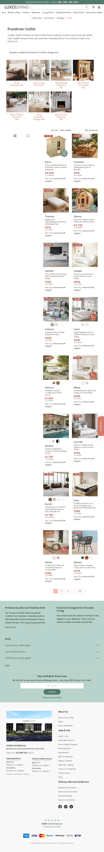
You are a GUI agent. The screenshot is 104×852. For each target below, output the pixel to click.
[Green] (82, 558)
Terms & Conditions (67, 769)
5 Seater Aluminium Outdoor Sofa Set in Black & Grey (56, 451)
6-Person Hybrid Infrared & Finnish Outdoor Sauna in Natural (56, 167)
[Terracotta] (54, 383)
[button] (99, 7)
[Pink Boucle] (58, 558)
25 (80, 591)
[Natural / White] (54, 441)
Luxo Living (51, 843)
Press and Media (65, 725)
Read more (10, 627)
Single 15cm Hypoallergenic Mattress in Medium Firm (55, 222)
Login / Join (63, 736)
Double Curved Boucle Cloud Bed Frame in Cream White (54, 567)
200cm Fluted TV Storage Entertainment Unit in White (56, 276)
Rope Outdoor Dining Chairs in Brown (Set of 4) (84, 566)
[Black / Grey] (58, 441)
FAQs (60, 777)
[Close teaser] (97, 436)
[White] (60, 324)
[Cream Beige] (82, 324)
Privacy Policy (64, 773)
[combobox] (60, 7)
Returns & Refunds (66, 800)
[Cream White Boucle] (54, 558)
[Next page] (85, 591)
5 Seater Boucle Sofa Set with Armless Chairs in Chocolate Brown (55, 509)
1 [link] (55, 591)
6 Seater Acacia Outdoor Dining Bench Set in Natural (84, 167)
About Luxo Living (65, 717)
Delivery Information (67, 787)
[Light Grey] (87, 383)
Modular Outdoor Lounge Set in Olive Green (53, 393)
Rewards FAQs (64, 748)
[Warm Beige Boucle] (54, 499)
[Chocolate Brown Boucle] (50, 499)
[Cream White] (87, 324)
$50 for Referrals (65, 756)
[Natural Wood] (56, 324)
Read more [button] (13, 41)
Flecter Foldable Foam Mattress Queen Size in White (84, 447)
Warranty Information (68, 791)
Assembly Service (66, 740)
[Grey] (52, 324)
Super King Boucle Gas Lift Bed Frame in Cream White (84, 334)
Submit (52, 692)
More (7, 665)
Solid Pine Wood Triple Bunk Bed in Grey (55, 333)
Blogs (60, 721)
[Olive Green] (58, 383)
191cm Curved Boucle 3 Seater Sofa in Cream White (83, 276)
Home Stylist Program (67, 744)
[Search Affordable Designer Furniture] (86, 7)
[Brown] (87, 558)
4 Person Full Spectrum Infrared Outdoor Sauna (84, 221)
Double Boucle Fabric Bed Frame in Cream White (85, 392)
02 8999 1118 (21, 753)
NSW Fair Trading (65, 765)
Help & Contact (65, 761)
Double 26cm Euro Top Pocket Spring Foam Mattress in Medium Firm (84, 505)
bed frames (31, 622)
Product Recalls (65, 796)
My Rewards (63, 752)
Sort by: (54, 130)
